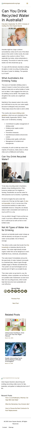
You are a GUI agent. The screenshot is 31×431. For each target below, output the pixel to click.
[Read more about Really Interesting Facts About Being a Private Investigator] (15, 349)
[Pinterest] (15, 291)
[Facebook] (5, 291)
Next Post (15, 303)
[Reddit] (18, 291)
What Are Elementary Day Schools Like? (17, 404)
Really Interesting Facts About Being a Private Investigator (13, 359)
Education (5, 24)
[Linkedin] (12, 291)
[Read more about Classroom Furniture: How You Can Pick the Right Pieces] (15, 324)
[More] (25, 291)
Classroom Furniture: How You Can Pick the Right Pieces (14, 334)
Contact (4, 427)
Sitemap (11, 427)
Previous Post (15, 298)
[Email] (22, 291)
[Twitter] (8, 291)
